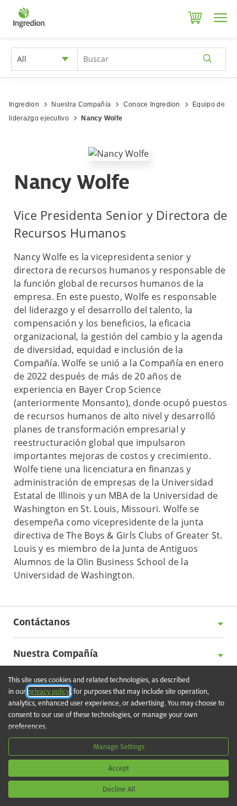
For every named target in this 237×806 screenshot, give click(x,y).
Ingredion (24, 104)
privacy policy (48, 691)
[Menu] (220, 18)
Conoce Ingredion (151, 104)
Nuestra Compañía (81, 104)
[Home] (29, 28)
